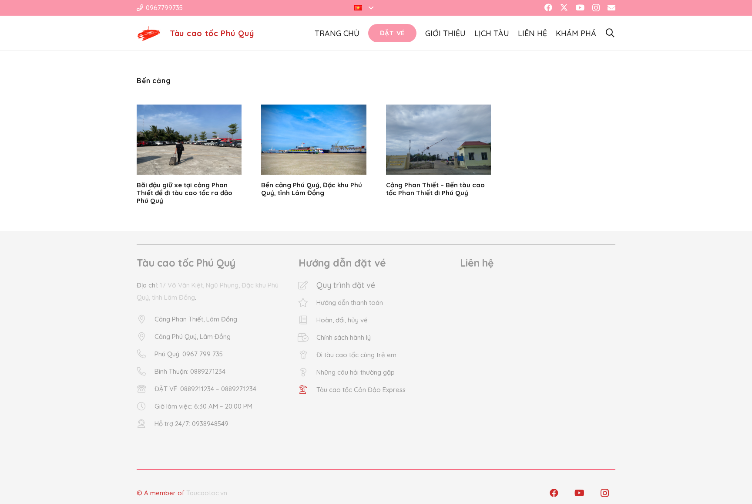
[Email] (611, 7)
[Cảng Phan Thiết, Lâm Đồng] (145, 319)
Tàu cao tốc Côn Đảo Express (361, 390)
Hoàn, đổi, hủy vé (342, 320)
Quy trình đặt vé (345, 285)
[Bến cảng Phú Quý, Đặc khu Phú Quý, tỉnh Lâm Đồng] (313, 140)
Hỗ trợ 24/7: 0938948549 (191, 423)
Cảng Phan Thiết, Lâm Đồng (195, 319)
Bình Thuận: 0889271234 (189, 371)
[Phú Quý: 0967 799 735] (145, 354)
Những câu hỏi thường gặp (355, 372)
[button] (364, 7)
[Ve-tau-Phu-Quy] (149, 33)
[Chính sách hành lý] (307, 337)
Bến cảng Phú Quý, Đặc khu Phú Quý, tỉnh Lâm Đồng (311, 189)
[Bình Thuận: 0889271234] (145, 371)
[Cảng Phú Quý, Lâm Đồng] (145, 336)
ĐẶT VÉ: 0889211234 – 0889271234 (205, 389)
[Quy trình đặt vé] (307, 285)
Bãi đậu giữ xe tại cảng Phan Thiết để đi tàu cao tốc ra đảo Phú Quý (184, 193)
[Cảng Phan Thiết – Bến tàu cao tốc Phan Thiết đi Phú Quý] (438, 140)
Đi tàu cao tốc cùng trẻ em (356, 355)
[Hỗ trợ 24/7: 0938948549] (145, 423)
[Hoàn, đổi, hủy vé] (307, 320)
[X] (564, 7)
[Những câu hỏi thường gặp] (307, 372)
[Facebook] (548, 7)
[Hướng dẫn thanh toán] (307, 302)
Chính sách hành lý (343, 337)
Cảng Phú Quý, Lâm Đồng (192, 336)
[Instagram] (596, 7)
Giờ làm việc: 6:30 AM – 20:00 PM (203, 406)
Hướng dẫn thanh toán (349, 302)
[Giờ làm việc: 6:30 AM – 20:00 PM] (145, 406)
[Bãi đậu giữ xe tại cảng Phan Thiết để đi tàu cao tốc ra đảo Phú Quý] (189, 140)
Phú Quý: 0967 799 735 (188, 354)
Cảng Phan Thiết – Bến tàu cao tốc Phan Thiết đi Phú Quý (435, 189)
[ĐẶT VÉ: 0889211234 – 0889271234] (145, 389)
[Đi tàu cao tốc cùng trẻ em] (307, 355)
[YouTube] (580, 7)
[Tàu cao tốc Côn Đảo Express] (307, 390)
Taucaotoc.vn (206, 493)
